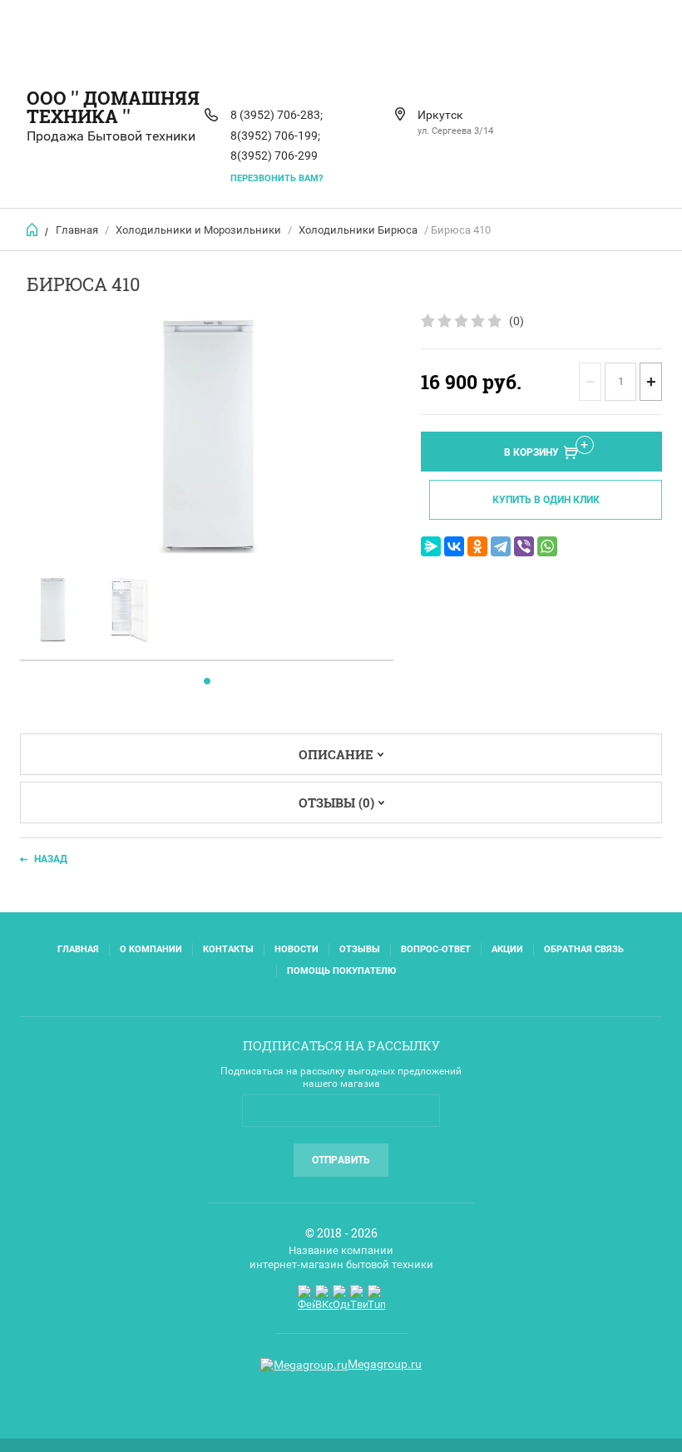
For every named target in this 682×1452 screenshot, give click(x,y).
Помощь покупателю (341, 971)
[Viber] (524, 546)
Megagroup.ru (385, 1364)
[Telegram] (501, 546)
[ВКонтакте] (454, 546)
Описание (336, 754)
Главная (77, 230)
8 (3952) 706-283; (276, 114)
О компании (151, 949)
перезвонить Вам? (276, 178)
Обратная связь (584, 949)
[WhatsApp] (547, 546)
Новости (296, 949)
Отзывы (359, 949)
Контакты (228, 949)
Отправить (341, 1160)
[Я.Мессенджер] (431, 546)
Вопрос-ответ (436, 949)
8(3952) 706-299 (274, 155)
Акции (507, 949)
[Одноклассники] (477, 546)
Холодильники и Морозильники (198, 230)
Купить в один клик (546, 500)
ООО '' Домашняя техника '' (113, 107)
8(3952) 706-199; (275, 135)
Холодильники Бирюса (358, 230)
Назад (50, 859)
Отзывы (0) (336, 802)
